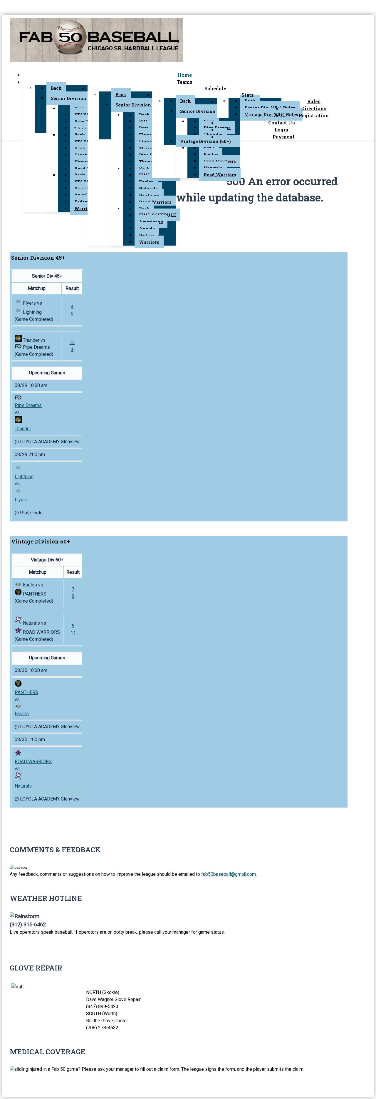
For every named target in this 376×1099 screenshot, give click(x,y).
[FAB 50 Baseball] (96, 41)
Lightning (24, 476)
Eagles (22, 713)
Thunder (23, 428)
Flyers (21, 500)
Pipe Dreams (28, 405)
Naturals (23, 786)
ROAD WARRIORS (33, 761)
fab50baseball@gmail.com (228, 874)
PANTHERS (26, 692)
